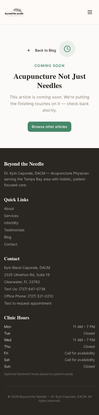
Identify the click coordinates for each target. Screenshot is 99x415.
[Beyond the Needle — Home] (14, 12)
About (9, 208)
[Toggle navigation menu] (90, 12)
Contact (10, 244)
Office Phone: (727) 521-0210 (28, 296)
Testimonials (14, 230)
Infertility (11, 223)
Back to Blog (45, 50)
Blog (7, 237)
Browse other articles (49, 126)
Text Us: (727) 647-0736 (24, 289)
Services (11, 215)
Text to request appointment (28, 303)
